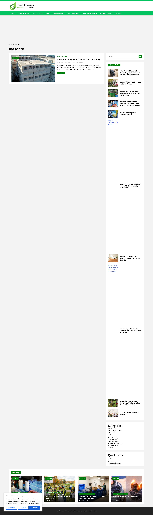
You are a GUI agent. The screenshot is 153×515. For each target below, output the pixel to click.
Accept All (35, 507)
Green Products (112, 440)
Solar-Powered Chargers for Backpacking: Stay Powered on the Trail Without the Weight (130, 73)
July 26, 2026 (50, 500)
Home (12, 13)
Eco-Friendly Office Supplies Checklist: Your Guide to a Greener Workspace (131, 330)
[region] (23, 502)
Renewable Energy (106, 13)
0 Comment (80, 62)
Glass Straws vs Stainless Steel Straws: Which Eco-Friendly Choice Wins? (130, 186)
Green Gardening (73, 13)
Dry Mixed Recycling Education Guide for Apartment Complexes (92, 497)
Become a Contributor (114, 464)
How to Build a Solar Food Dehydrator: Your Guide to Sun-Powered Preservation (130, 403)
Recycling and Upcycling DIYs (116, 443)
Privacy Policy (112, 462)
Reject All (23, 507)
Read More (61, 73)
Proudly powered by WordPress (65, 511)
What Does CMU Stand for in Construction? (78, 59)
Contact (110, 460)
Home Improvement (89, 13)
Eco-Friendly (37, 13)
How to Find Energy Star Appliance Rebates (128, 113)
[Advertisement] (76, 28)
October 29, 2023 (70, 62)
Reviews (118, 13)
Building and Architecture (115, 430)
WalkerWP (94, 511)
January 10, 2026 (84, 500)
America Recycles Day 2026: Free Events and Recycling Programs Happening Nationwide (59, 496)
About (109, 458)
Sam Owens (61, 62)
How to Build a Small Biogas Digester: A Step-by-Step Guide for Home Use (130, 93)
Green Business (58, 13)
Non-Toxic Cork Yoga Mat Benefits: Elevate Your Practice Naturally (130, 258)
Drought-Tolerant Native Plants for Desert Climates (130, 83)
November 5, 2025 (118, 500)
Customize (11, 507)
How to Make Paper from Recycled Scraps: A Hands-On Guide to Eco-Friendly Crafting (130, 103)
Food (47, 13)
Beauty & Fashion (23, 13)
